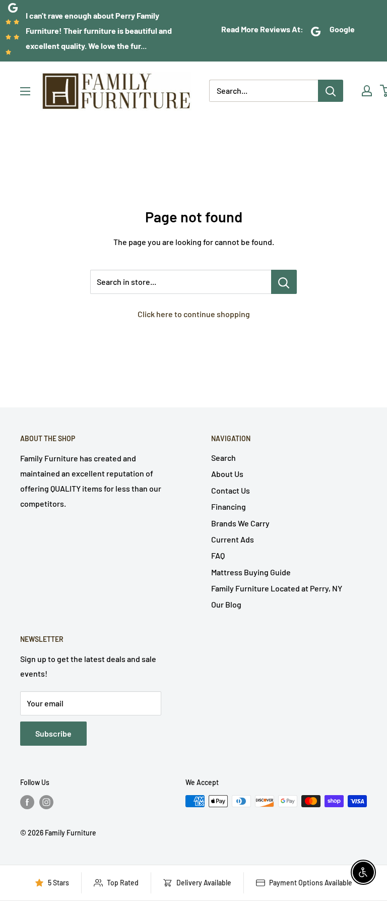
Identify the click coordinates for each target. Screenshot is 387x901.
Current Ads (232, 539)
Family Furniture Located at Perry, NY (276, 588)
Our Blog (226, 604)
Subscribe (53, 733)
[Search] (330, 91)
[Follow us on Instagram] (46, 802)
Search (223, 457)
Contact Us (230, 490)
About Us (227, 473)
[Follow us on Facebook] (27, 802)
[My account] (367, 90)
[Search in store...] (284, 282)
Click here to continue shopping (194, 314)
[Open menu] (25, 91)
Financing (228, 506)
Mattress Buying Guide (251, 572)
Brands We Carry (240, 523)
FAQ (218, 555)
